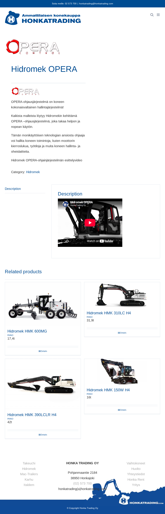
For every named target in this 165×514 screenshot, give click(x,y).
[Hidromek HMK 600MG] (43, 304)
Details (44, 351)
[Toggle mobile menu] (158, 14)
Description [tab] (13, 188)
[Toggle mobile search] (152, 14)
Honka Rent (135, 479)
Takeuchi (29, 463)
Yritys (136, 485)
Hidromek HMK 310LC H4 (109, 313)
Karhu (29, 479)
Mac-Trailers (29, 474)
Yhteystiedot (136, 474)
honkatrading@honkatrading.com (96, 3)
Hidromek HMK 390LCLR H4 (31, 415)
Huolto (136, 469)
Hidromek (33, 172)
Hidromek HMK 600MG (27, 331)
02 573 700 (71, 3)
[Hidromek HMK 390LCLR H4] (43, 384)
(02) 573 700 (82, 483)
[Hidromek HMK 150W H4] (122, 371)
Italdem (29, 485)
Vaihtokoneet (136, 463)
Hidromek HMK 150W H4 (108, 390)
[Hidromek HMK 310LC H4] (122, 294)
